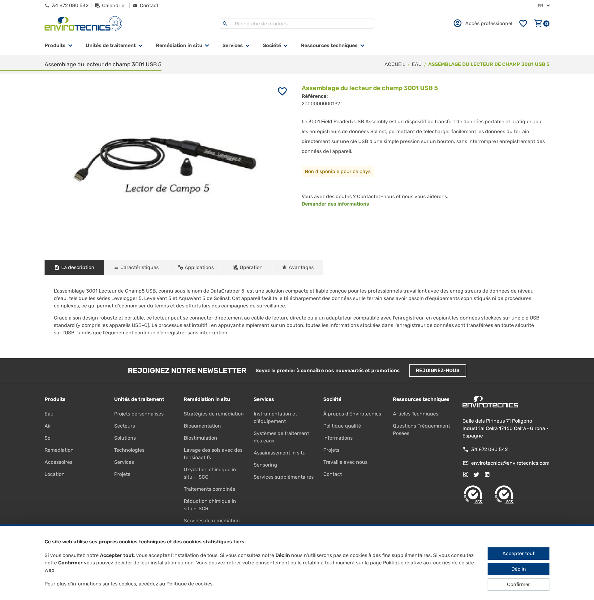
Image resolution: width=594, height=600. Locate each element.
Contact (332, 474)
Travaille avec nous (345, 462)
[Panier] (541, 23)
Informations (338, 438)
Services (232, 45)
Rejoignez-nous (437, 370)
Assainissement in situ (280, 453)
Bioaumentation (202, 426)
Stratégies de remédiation (214, 414)
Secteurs (124, 426)
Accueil (395, 64)
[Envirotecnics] (83, 23)
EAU (417, 64)
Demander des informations (335, 204)
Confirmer (518, 584)
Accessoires (58, 462)
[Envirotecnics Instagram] (466, 474)
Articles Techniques (415, 414)
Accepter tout (518, 553)
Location (55, 474)
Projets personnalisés (139, 414)
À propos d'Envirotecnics (352, 414)
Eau (49, 414)
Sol (48, 438)
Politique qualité (342, 426)
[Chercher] (225, 23)
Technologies (129, 450)
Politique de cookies (189, 584)
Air (48, 426)
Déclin (518, 569)
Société (272, 45)
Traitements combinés (209, 489)
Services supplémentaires (284, 477)
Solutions (125, 438)
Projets (122, 474)
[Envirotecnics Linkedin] (487, 474)
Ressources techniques (329, 45)
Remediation (59, 450)
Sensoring (265, 465)
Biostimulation (200, 438)
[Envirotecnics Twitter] (476, 474)
